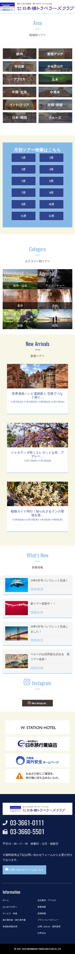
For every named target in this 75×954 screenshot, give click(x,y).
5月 (23, 180)
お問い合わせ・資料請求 (49, 926)
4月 (51, 169)
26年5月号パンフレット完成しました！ (49, 629)
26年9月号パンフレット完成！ (49, 580)
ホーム (6, 900)
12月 (51, 215)
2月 (51, 157)
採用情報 (42, 913)
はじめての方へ (10, 907)
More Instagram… (39, 703)
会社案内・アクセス (47, 900)
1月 (23, 157)
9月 (23, 204)
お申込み (42, 933)
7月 (23, 192)
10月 (51, 204)
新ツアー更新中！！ (43, 603)
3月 (23, 169)
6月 (51, 180)
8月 (51, 192)
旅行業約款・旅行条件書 (14, 920)
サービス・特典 (10, 913)
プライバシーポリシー (48, 920)
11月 (23, 215)
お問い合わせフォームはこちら (26, 869)
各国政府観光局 (10, 926)
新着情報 (42, 907)
